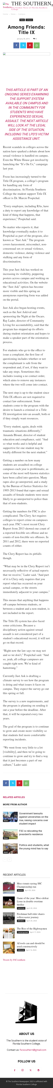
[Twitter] (23, 45)
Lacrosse (21, 908)
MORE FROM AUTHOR (15, 804)
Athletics (21, 921)
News (13, 14)
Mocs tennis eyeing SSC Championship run (29, 885)
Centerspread (23, 932)
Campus (21, 14)
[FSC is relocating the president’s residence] (10, 834)
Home (5, 14)
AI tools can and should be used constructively (31, 944)
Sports (20, 890)
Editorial (21, 950)
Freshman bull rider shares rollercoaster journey (31, 915)
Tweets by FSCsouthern (14, 959)
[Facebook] (16, 45)
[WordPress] (38, 1070)
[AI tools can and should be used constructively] (9, 947)
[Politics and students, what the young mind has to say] (10, 848)
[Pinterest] (30, 45)
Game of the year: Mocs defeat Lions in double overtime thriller (33, 901)
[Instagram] (22, 1070)
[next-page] (9, 859)
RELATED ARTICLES (14, 797)
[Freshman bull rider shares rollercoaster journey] (9, 918)
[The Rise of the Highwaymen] (9, 933)
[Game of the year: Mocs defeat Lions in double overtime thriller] (9, 902)
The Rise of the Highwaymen (32, 928)
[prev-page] (5, 859)
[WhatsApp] (37, 45)
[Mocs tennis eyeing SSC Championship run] (9, 888)
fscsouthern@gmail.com (33, 1049)
